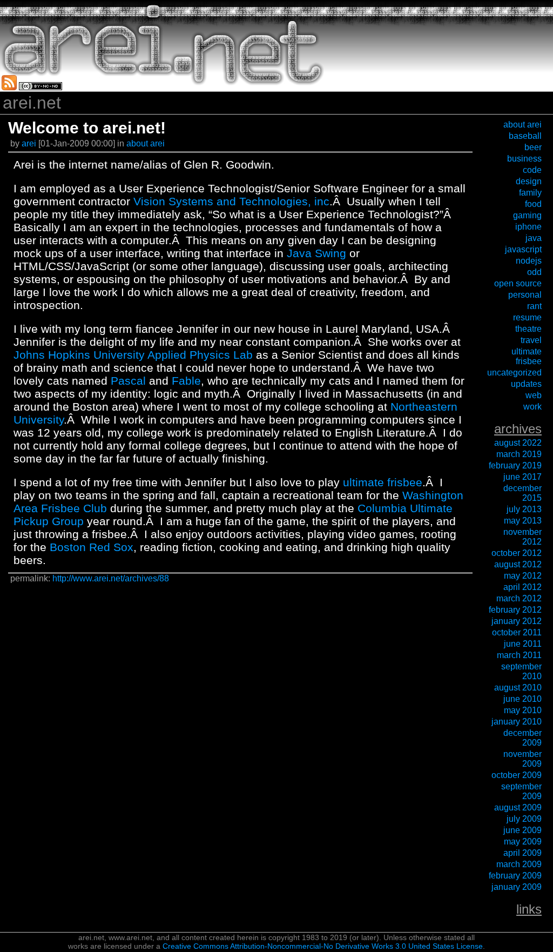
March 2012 (519, 598)
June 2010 (522, 698)
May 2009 (523, 841)
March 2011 (519, 655)
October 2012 (516, 553)
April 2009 (522, 852)
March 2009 (519, 864)
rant (534, 306)
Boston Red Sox (91, 547)
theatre (528, 328)
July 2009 (524, 818)
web (533, 395)
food (533, 204)
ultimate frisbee (382, 482)
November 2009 (522, 758)
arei (30, 143)
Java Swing (316, 253)
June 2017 (522, 476)
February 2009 (515, 875)
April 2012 (522, 587)
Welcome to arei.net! (87, 127)
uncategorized (514, 372)
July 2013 (524, 509)
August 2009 (518, 807)
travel (531, 340)
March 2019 (519, 454)
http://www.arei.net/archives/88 (110, 578)
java (533, 238)
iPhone (528, 226)
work (532, 406)
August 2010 (518, 687)
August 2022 (518, 442)
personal (525, 294)
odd (534, 272)
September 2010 (521, 671)
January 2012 (516, 621)
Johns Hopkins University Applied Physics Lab (133, 354)
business (524, 158)
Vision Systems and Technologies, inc (231, 201)
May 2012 (523, 575)
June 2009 (522, 830)
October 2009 (516, 775)
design (529, 181)
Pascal (128, 380)
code (532, 170)
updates (526, 383)
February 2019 (515, 465)
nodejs (529, 260)
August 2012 (518, 564)
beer (533, 147)
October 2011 (517, 632)
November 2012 (522, 536)
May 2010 (523, 710)
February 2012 (515, 609)
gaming (527, 215)
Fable (186, 380)
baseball (525, 135)
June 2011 (523, 643)
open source (518, 283)
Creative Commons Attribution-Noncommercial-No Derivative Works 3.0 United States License (323, 946)
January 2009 (516, 886)
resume (527, 317)
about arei (145, 143)
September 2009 (521, 791)
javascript (523, 249)
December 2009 (522, 737)
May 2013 (523, 520)
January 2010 (516, 721)
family (530, 192)
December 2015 (522, 493)
